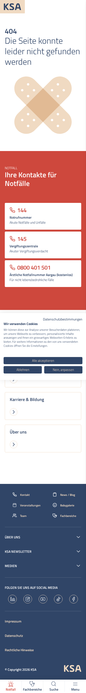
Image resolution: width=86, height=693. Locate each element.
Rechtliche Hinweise (19, 650)
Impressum (13, 621)
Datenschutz (14, 635)
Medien (11, 565)
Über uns (12, 537)
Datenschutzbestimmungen (62, 319)
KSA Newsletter (18, 551)
